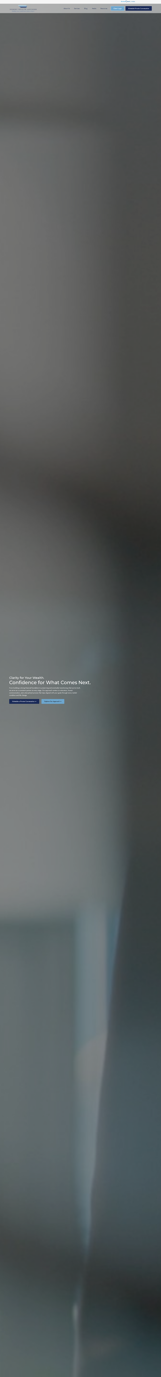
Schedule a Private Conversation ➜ (24, 701)
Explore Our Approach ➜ (52, 701)
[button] (67, 8)
